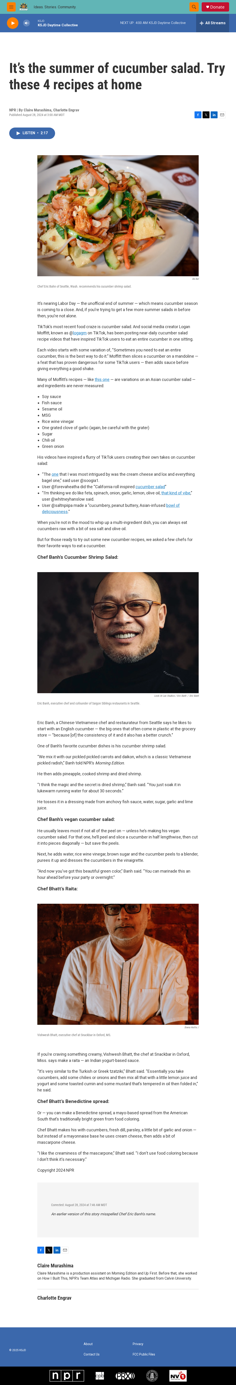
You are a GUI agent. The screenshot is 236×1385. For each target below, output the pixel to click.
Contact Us (92, 1354)
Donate (217, 7)
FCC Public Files (144, 1354)
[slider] (34, 23)
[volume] (26, 23)
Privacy (138, 1344)
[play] (12, 23)
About (88, 1344)
